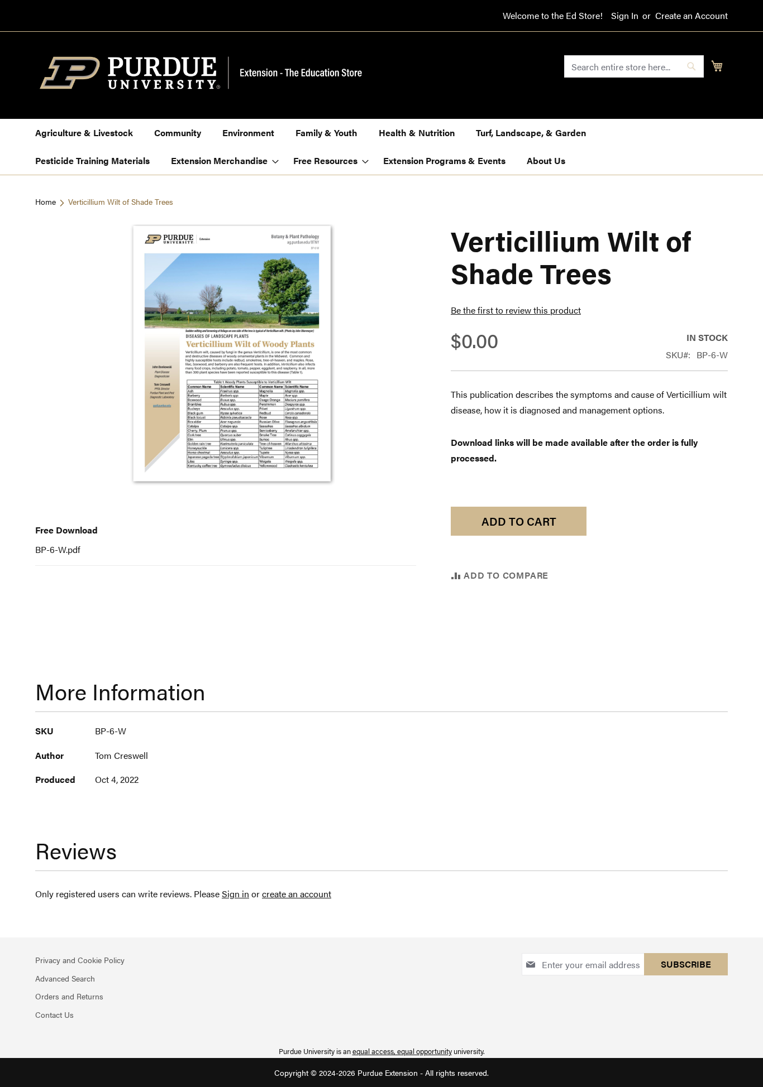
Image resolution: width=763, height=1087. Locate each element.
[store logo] (207, 73)
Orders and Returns (69, 996)
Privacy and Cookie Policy (80, 959)
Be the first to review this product (516, 310)
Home (45, 201)
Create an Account (691, 15)
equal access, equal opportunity (402, 1051)
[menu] (381, 147)
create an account (296, 893)
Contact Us (54, 1014)
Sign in (235, 893)
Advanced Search (65, 978)
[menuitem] (84, 133)
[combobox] (634, 66)
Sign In (624, 15)
